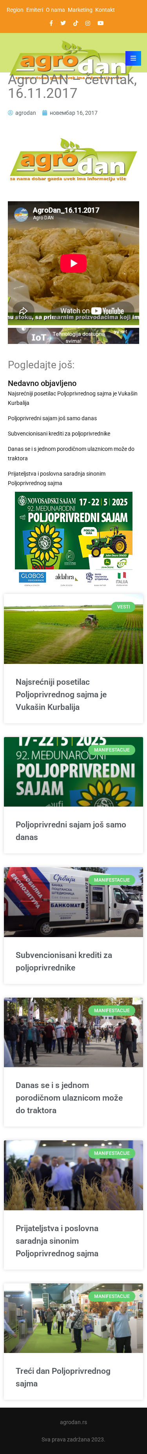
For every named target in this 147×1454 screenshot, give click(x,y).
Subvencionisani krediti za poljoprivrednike (59, 433)
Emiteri (34, 10)
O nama (55, 10)
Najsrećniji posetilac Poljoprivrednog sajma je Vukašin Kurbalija (73, 398)
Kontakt (105, 10)
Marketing (80, 10)
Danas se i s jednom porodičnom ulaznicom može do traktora (71, 453)
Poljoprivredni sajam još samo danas (52, 418)
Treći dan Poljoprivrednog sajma (63, 1377)
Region (15, 10)
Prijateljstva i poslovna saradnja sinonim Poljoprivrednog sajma (56, 478)
